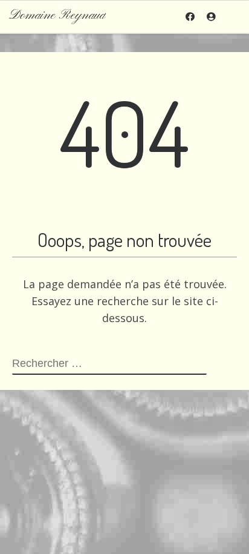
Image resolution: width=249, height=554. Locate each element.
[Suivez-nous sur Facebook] (190, 17)
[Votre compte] (211, 17)
